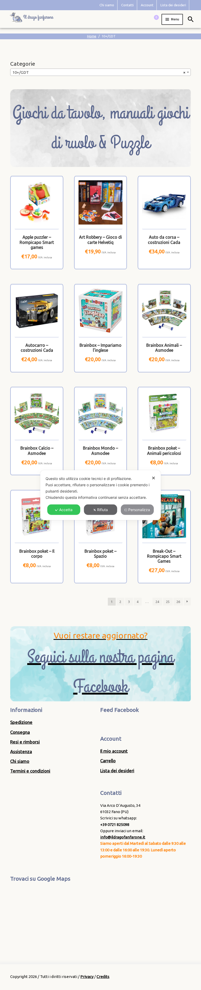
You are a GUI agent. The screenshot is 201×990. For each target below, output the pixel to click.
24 (157, 601)
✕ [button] (153, 477)
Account (147, 5)
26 (178, 601)
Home (91, 36)
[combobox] (100, 72)
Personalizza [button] (139, 509)
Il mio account (114, 750)
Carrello (108, 760)
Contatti (127, 5)
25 (168, 601)
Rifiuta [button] (102, 509)
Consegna (20, 732)
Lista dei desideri (173, 5)
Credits (103, 976)
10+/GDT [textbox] (99, 72)
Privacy (86, 976)
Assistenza (21, 751)
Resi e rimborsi (25, 741)
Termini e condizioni (30, 770)
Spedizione (21, 722)
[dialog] (100, 495)
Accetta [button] (65, 509)
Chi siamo (106, 5)
